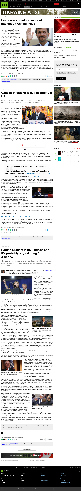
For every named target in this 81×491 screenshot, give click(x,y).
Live (41, 473)
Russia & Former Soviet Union (16, 6)
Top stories (57, 17)
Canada (3, 233)
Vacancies (62, 483)
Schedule (42, 478)
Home (3, 16)
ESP (5, 0)
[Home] (4, 5)
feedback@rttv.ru (6, 81)
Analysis (54, 6)
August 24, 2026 (35, 176)
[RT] (24, 0)
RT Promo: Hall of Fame (65, 478)
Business (33, 6)
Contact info (62, 480)
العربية (2, 0)
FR (11, 0)
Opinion (59, 6)
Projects (77, 6)
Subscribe (61, 78)
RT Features (48, 6)
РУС (7, 0)
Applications (42, 475)
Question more (15, 4)
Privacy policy (63, 475)
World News (26, 6)
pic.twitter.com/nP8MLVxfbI (38, 173)
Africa (42, 6)
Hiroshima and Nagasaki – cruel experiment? (9, 460)
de (10, 467)
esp (5, 467)
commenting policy (14, 79)
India (38, 6)
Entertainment (66, 6)
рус (7, 467)
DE (9, 0)
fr (12, 467)
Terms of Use (62, 473)
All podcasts (77, 148)
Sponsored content (44, 480)
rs (14, 467)
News (2, 473)
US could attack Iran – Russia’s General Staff (36, 460)
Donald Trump (9, 233)
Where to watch (43, 477)
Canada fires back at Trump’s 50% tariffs (16, 216)
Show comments (27, 85)
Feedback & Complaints (65, 482)
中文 (16, 0)
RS (13, 0)
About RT (62, 477)
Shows (72, 6)
